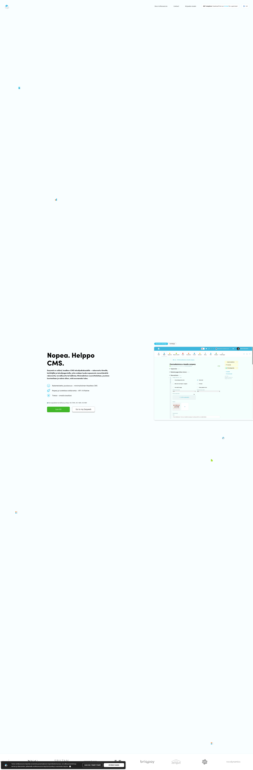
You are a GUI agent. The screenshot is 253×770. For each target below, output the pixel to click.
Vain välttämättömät (92, 765)
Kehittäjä (172, 344)
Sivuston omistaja (161, 344)
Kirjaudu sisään (190, 6)
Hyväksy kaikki (114, 765)
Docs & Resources (161, 6)
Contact (176, 6)
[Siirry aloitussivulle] (7, 7)
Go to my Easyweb (83, 409)
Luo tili (58, 409)
